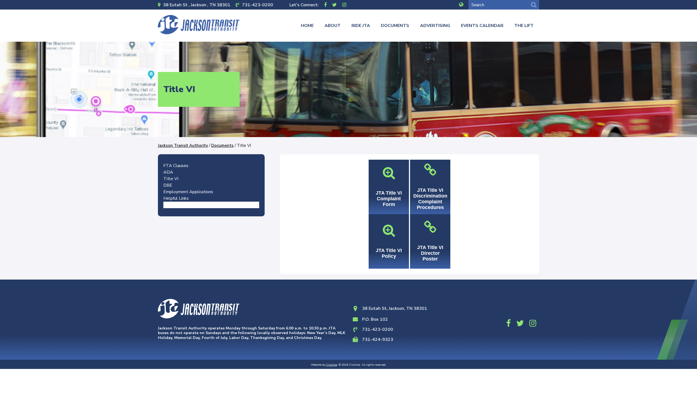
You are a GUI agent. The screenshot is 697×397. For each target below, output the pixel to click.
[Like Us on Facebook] (325, 5)
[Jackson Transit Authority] (199, 24)
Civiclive (331, 365)
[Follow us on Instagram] (344, 5)
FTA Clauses (175, 166)
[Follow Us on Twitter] (334, 5)
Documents (395, 26)
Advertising (435, 26)
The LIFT (524, 26)
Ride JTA (360, 26)
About (333, 26)
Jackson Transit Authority (183, 145)
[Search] (533, 5)
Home (307, 26)
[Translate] (461, 5)
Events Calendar (482, 26)
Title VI (170, 179)
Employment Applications (188, 192)
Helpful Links (176, 198)
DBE (167, 185)
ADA (168, 172)
